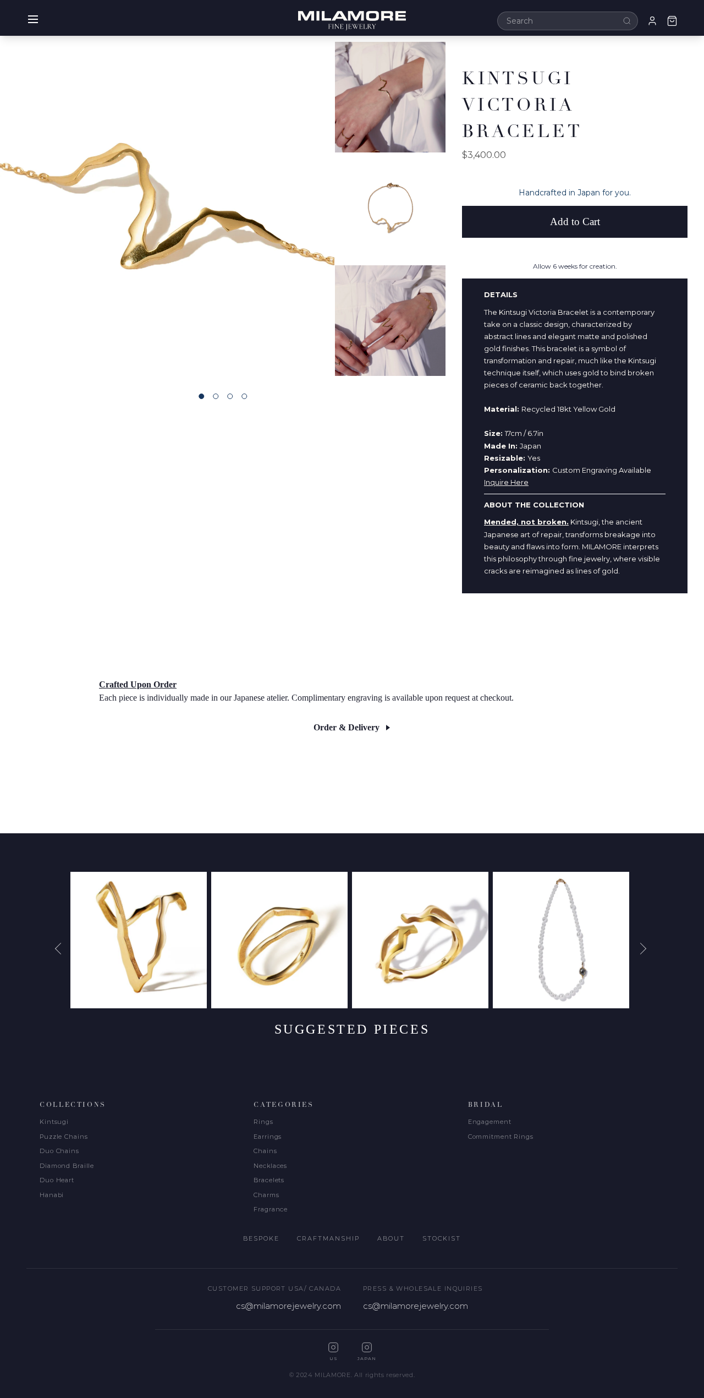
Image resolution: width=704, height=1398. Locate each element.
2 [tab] (215, 396)
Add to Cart (575, 221)
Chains (265, 1151)
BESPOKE (261, 1238)
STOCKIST (441, 1238)
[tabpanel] (167, 208)
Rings (263, 1122)
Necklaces (270, 1166)
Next (641, 948)
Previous (62, 948)
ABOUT (391, 1238)
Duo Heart (57, 1180)
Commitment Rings (501, 1136)
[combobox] (567, 21)
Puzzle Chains (63, 1136)
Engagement (490, 1122)
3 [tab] (230, 396)
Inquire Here (506, 482)
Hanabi (52, 1195)
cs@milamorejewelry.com (288, 1306)
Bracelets (269, 1180)
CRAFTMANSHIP (328, 1238)
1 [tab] (201, 396)
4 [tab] (244, 396)
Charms (266, 1195)
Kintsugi (54, 1122)
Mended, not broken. (526, 521)
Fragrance (271, 1209)
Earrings (268, 1136)
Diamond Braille (67, 1166)
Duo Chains (59, 1151)
